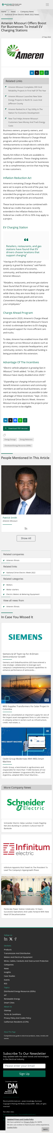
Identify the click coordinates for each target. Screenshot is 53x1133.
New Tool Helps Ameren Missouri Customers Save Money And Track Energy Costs (26, 122)
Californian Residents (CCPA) (16, 1022)
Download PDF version (18, 428)
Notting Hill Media (18, 1104)
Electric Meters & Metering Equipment (22, 594)
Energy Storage (10, 439)
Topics (7, 987)
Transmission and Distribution (17, 953)
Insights (7, 972)
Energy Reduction (26, 439)
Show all (26, 538)
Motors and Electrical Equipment (18, 957)
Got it (45, 1129)
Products (8, 949)
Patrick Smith (10, 517)
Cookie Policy (12, 1127)
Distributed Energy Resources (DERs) (18, 446)
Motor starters (12, 589)
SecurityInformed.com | (27, 1114)
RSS (5, 983)
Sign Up (24, 1074)
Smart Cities (9, 1002)
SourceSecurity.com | (11, 1114)
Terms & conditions (12, 1014)
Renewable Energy (12, 999)
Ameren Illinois (12, 560)
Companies (9, 964)
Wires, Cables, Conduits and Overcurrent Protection (26, 961)
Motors (9, 585)
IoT (5, 995)
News (6, 968)
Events (7, 980)
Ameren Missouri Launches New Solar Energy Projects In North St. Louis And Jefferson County (25, 100)
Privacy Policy (29, 1122)
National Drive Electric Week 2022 (20, 572)
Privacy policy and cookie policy (17, 1018)
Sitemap (7, 1010)
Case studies (9, 976)
